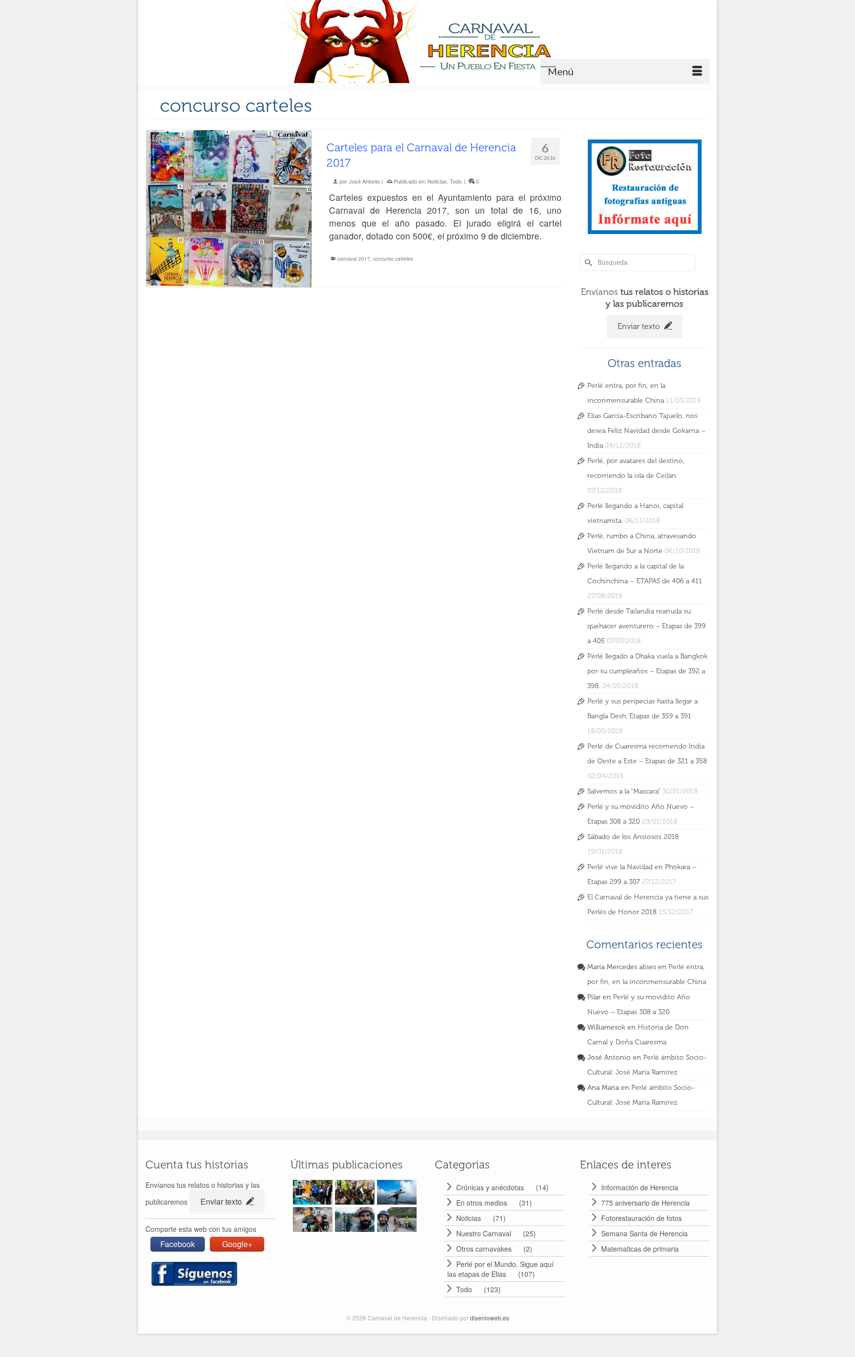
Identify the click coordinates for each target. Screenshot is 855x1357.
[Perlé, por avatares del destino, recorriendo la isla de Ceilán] (396, 1192)
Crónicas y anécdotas (490, 1187)
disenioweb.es (489, 1317)
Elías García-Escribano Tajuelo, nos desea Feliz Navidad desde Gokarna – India (646, 431)
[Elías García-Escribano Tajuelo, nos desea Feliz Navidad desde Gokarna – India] (353, 1192)
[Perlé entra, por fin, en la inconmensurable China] (311, 1192)
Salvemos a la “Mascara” (624, 791)
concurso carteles (393, 258)
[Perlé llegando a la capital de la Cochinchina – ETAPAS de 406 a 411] (396, 1219)
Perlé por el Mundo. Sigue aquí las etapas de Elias (500, 1269)
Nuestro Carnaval (483, 1233)
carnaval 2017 (353, 258)
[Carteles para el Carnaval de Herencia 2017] (229, 208)
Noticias (437, 181)
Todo (456, 181)
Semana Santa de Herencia (644, 1233)
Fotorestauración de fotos (641, 1218)
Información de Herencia (639, 1187)
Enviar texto (640, 326)
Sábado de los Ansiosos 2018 (633, 837)
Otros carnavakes (484, 1249)
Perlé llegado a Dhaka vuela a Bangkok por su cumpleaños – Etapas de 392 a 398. (647, 671)
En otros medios (481, 1203)
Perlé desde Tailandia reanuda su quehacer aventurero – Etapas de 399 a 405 (646, 626)
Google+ (237, 1244)
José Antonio (364, 181)
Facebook (177, 1244)
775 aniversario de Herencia (645, 1203)
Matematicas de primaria (640, 1249)
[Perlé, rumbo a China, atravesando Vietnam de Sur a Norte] (353, 1219)
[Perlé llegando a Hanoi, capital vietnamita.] (311, 1219)
